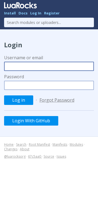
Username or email (23, 58)
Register (52, 13)
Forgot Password (56, 100)
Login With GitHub (31, 121)
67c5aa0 (35, 156)
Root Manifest (39, 144)
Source (49, 156)
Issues (61, 156)
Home (9, 144)
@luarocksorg (15, 156)
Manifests (60, 144)
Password (14, 77)
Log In (35, 13)
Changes (10, 149)
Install (10, 13)
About (24, 149)
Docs (23, 13)
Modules (76, 144)
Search (21, 144)
